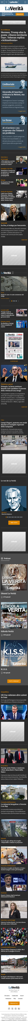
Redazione (8, 998)
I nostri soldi (5, 310)
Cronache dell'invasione (8, 802)
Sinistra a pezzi (7, 384)
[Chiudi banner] (27, 14)
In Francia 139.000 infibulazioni (7, 183)
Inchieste (4, 893)
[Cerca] (6, 2)
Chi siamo (7, 995)
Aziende (4, 223)
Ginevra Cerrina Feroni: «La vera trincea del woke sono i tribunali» (13, 923)
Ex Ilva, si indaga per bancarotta (13, 225)
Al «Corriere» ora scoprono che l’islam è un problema (13, 130)
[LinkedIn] (19, 1009)
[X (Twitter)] (12, 1009)
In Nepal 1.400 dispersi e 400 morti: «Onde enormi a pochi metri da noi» (12, 977)
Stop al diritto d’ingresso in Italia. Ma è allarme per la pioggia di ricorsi (12, 950)
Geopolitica (5, 692)
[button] (14, 443)
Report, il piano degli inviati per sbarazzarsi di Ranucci (10, 896)
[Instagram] (15, 1009)
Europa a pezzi (5, 321)
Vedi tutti (14, 522)
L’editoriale (15, 995)
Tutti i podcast (14, 681)
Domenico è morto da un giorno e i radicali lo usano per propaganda (8, 173)
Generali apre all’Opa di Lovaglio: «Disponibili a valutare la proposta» (12, 841)
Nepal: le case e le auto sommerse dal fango (12, 295)
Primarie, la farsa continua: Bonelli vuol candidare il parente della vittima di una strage (13, 389)
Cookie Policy (18, 1018)
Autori (22, 995)
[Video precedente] (9, 301)
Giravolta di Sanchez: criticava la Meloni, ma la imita (13, 94)
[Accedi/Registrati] (25, 2)
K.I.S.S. (4, 669)
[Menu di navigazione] (2, 2)
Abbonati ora (20, 14)
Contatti (20, 998)
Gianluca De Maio (7, 43)
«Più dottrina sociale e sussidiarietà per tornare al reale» (8, 162)
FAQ (15, 998)
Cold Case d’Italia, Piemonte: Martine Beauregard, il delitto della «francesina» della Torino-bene (8, 197)
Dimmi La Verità (8, 593)
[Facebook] (9, 1009)
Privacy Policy (11, 1018)
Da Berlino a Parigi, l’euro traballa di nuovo (7, 325)
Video (2, 420)
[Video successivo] (18, 301)
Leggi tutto (24, 239)
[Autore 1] (6, 517)
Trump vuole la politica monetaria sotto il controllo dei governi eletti (7, 314)
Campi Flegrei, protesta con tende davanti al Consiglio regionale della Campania (14, 425)
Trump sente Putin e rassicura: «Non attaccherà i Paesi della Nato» (13, 770)
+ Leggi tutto (22, 111)
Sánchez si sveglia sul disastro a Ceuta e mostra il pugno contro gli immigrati (13, 868)
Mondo (2, 292)
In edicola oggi (14, 361)
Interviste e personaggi (8, 920)
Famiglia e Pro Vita (6, 168)
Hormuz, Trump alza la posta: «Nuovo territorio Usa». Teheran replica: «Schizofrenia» (14, 36)
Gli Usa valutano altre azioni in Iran (14, 696)
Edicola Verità (7, 631)
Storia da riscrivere (6, 191)
